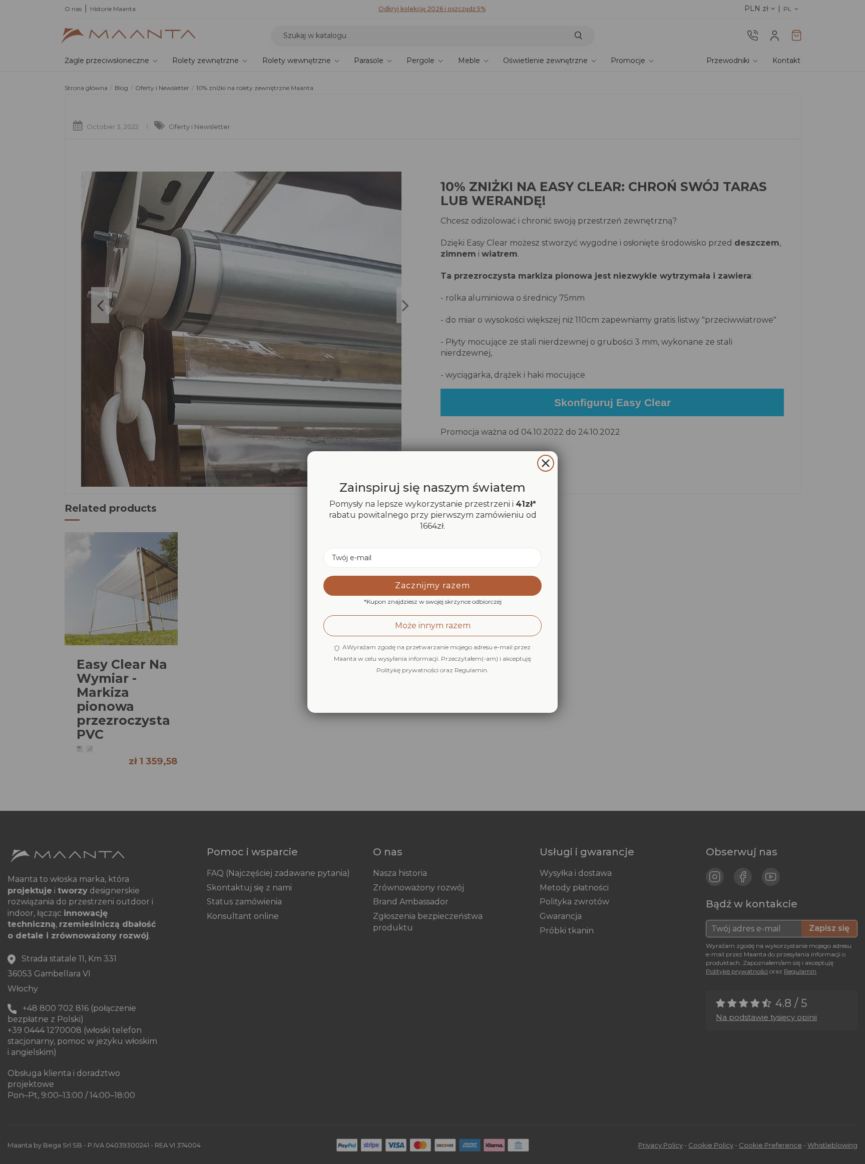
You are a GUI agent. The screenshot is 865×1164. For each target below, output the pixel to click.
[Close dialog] (546, 463)
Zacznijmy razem (432, 585)
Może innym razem (433, 625)
